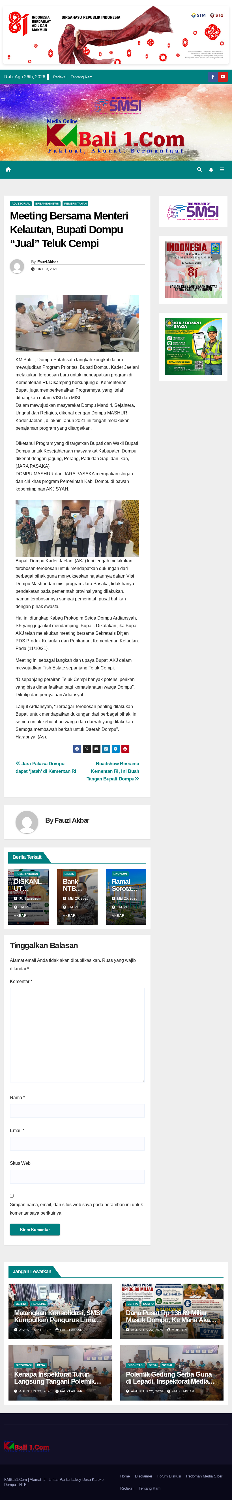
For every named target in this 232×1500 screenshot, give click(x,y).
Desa (41, 1365)
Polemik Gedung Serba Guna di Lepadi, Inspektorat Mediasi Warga (169, 1381)
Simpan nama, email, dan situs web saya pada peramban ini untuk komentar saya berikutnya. (76, 1208)
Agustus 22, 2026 (36, 1391)
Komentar (21, 981)
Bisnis (69, 873)
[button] (199, 169)
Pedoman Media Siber (204, 1476)
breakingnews (47, 203)
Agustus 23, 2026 (147, 1330)
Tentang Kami (82, 77)
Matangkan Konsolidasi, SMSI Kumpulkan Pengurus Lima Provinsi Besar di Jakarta (58, 1320)
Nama (17, 1097)
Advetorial (21, 203)
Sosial (167, 1365)
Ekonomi (120, 873)
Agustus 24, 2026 (36, 1330)
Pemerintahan (75, 203)
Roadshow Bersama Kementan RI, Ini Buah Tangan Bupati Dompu (113, 771)
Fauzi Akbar (47, 261)
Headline (38, 1303)
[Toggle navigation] (222, 169)
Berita (21, 1303)
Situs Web (20, 1163)
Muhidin (179, 1330)
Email (17, 1130)
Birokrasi (24, 1365)
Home (125, 1476)
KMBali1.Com (16, 1479)
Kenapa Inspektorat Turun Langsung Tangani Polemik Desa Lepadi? (54, 1381)
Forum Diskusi (169, 1476)
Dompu (148, 1303)
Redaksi (59, 77)
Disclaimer (143, 1476)
